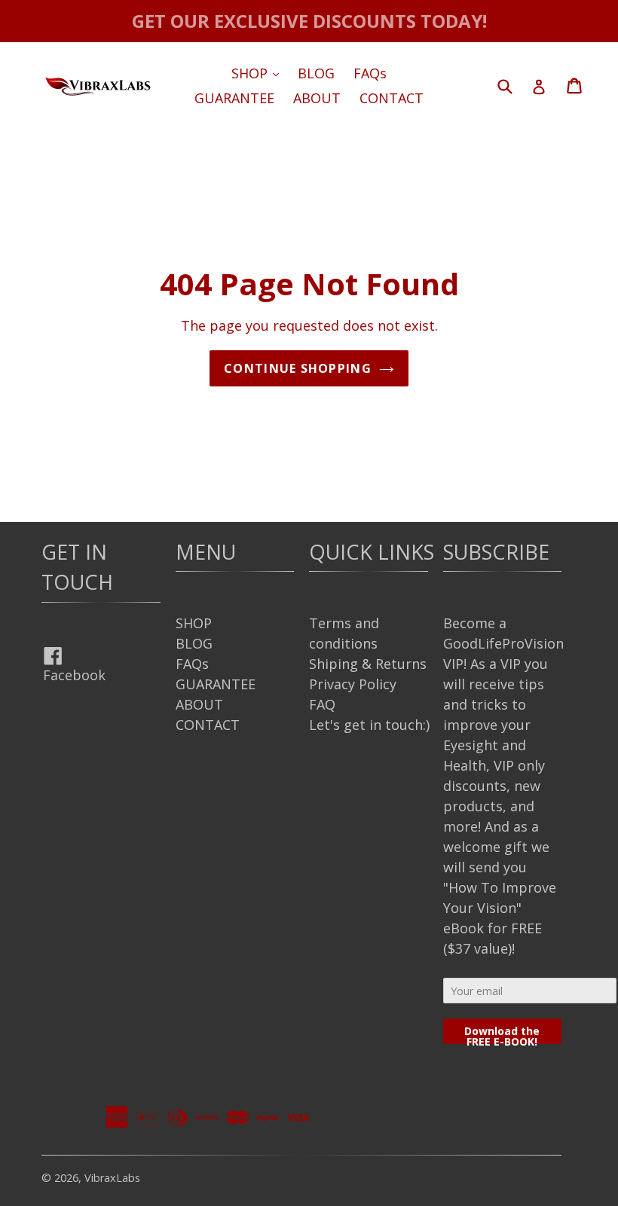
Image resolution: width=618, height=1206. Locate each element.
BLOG (316, 73)
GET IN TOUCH (77, 567)
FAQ (322, 704)
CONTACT (391, 98)
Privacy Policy (352, 684)
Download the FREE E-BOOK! (502, 1034)
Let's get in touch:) (369, 725)
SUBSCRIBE (496, 552)
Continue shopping (298, 368)
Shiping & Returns (368, 664)
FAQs (370, 73)
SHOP (258, 72)
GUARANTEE (234, 98)
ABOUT (317, 98)
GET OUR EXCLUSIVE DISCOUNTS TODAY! (309, 20)
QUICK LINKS (371, 552)
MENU (206, 552)
